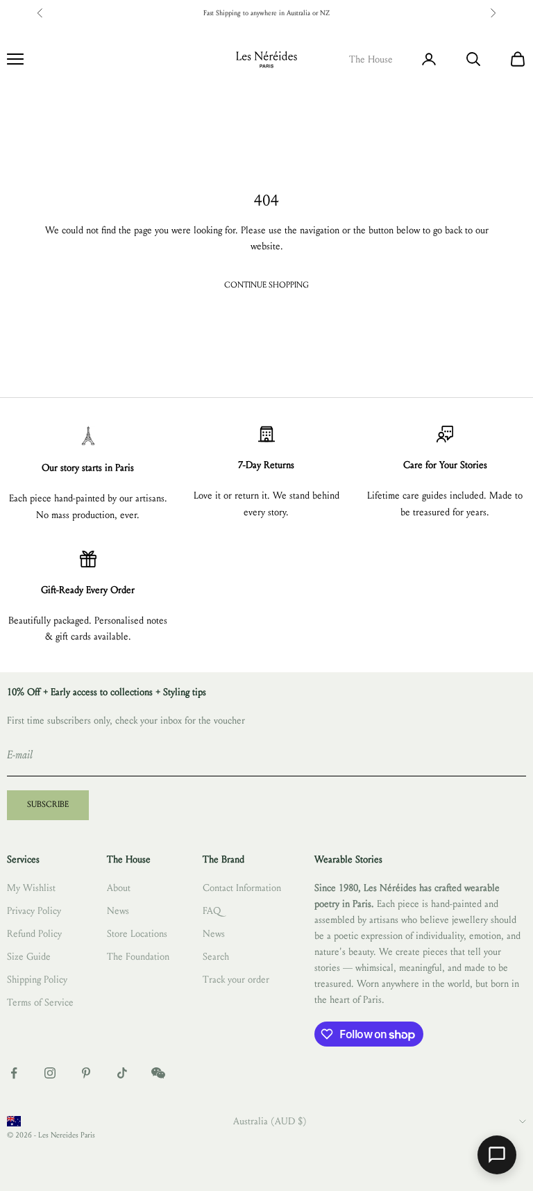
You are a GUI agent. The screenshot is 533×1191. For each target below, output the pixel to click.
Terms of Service (40, 1002)
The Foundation (138, 957)
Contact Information (242, 888)
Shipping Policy (37, 979)
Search (216, 957)
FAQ (212, 911)
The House (371, 59)
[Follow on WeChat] (158, 1073)
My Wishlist (31, 888)
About (118, 888)
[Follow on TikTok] (122, 1073)
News (118, 911)
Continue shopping (266, 285)
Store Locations (137, 934)
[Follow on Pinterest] (86, 1073)
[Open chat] (496, 1154)
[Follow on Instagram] (50, 1073)
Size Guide (29, 957)
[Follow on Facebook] (14, 1073)
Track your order (236, 979)
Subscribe (48, 804)
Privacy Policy (34, 911)
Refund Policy (34, 934)
